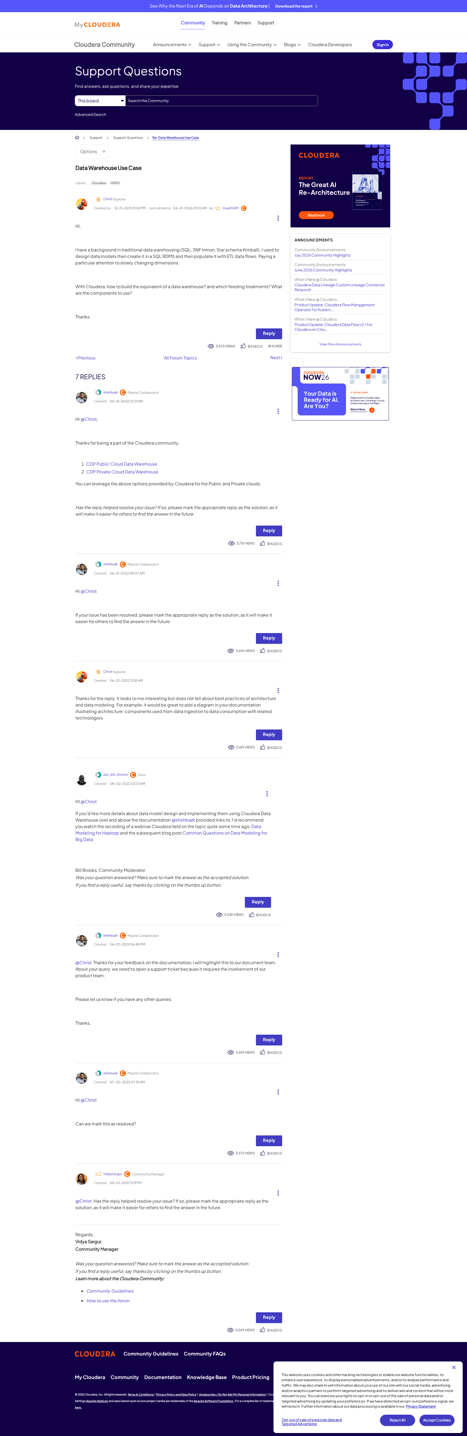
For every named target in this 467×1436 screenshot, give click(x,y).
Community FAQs (205, 1353)
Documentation (163, 1377)
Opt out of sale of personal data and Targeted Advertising (312, 1422)
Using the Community (250, 44)
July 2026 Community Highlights (323, 255)
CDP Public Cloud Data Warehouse (121, 464)
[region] (368, 1397)
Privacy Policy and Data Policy (176, 1394)
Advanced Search (90, 114)
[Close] (454, 1367)
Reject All (397, 1420)
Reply (269, 333)
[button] (276, 217)
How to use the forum (107, 1300)
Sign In (383, 44)
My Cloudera (90, 1377)
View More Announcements (340, 344)
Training (220, 22)
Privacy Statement (421, 1406)
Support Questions (128, 138)
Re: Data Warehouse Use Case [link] (175, 138)
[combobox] (221, 100)
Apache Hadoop (97, 1401)
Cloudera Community (104, 44)
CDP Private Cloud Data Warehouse (122, 472)
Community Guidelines (109, 1291)
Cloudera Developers (330, 44)
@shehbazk (183, 820)
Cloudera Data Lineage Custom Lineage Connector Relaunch (340, 287)
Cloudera (99, 183)
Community (193, 22)
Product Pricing (250, 1377)
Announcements (169, 44)
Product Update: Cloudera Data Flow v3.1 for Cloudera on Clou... (333, 327)
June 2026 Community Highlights (323, 269)
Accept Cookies (437, 1420)
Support (266, 22)
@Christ (89, 419)
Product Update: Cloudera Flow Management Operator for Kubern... (335, 307)
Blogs (290, 44)
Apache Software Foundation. (214, 1401)
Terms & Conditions (141, 1394)
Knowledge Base (207, 1377)
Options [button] (88, 151)
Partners (242, 22)
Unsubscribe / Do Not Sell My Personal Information (232, 1394)
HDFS (115, 183)
